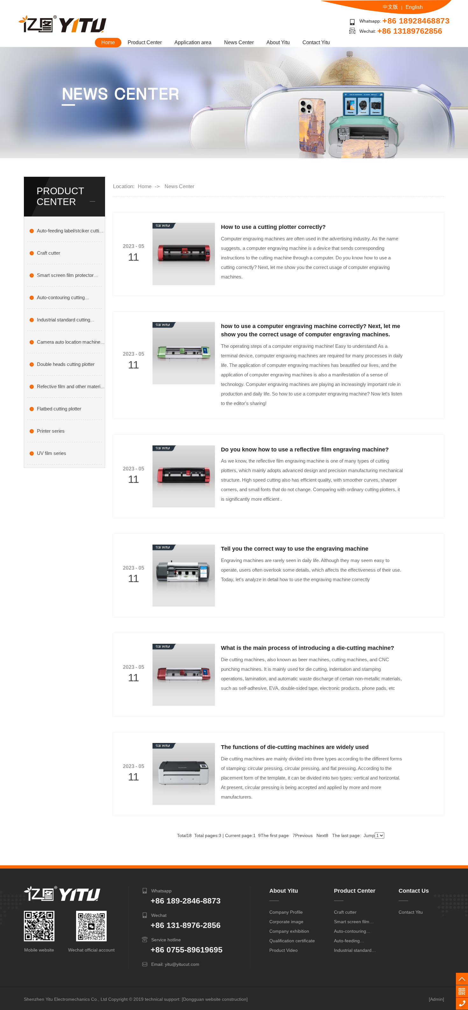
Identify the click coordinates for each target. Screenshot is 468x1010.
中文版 (390, 7)
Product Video (283, 950)
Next (322, 835)
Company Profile (286, 912)
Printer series (51, 431)
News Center (239, 42)
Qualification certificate (292, 940)
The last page (346, 835)
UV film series (51, 453)
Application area (192, 42)
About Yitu (278, 42)
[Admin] (436, 999)
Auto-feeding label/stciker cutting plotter (353, 941)
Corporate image (286, 921)
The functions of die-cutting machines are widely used (295, 747)
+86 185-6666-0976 (462, 1004)
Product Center (145, 42)
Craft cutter (48, 253)
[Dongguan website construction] (215, 999)
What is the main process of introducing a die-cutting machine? (307, 648)
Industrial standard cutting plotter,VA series (353, 951)
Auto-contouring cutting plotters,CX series (352, 932)
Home (108, 42)
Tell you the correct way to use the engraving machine (294, 549)
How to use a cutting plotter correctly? (273, 227)
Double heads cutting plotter (66, 364)
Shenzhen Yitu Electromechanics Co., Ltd (65, 999)
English (414, 7)
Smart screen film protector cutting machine (351, 922)
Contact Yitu (316, 42)
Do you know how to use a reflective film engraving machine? (305, 449)
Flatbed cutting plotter (59, 408)
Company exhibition (289, 931)
